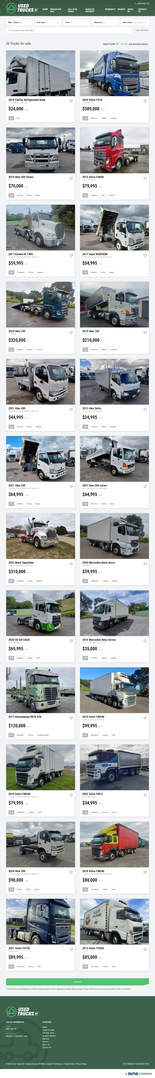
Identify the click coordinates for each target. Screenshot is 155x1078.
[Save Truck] (71, 101)
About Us (130, 10)
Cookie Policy (69, 1064)
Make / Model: (13, 22)
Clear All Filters (142, 30)
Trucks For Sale (55, 10)
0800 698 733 (143, 3)
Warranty (110, 9)
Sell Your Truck (72, 10)
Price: (67, 22)
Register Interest (89, 10)
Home (45, 9)
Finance (121, 9)
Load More (77, 982)
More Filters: (127, 22)
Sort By (124, 44)
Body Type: (41, 22)
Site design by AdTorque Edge (136, 1064)
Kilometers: (98, 22)
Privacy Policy (81, 1064)
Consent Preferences (54, 1064)
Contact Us (142, 10)
